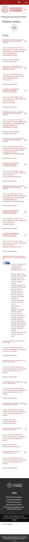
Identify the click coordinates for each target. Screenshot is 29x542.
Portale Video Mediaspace (14, 502)
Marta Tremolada (21, 332)
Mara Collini (20, 277)
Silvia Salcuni (20, 321)
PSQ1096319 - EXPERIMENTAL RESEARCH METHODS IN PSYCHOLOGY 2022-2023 (11, 212)
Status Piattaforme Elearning (14, 504)
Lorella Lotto (20, 294)
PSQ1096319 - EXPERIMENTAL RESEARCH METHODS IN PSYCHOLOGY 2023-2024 (11, 165)
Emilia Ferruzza (21, 287)
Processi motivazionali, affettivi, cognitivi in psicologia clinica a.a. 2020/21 (13, 404)
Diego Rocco (20, 317)
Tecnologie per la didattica (14, 499)
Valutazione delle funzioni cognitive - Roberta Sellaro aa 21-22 (12, 452)
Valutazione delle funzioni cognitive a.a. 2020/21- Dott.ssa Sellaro (12, 429)
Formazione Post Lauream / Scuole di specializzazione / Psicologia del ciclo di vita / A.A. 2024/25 (14, 349)
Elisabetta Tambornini (14, 446)
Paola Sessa (20, 326)
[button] (19, 2)
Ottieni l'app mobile (7, 530)
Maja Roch (20, 319)
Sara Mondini (20, 309)
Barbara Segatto (21, 323)
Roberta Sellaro (12, 61)
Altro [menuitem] (25, 9)
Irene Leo (19, 289)
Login (26, 2)
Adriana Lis (20, 293)
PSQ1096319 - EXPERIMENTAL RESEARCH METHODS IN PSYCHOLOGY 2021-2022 (11, 235)
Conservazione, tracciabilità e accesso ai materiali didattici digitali (15, 538)
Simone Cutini (21, 279)
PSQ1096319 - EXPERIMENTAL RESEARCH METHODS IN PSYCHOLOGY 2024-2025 (11, 91)
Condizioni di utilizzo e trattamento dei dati (11, 537)
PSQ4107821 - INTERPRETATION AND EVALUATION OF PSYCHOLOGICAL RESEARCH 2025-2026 (13, 68)
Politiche (4, 528)
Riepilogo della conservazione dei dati (12, 526)
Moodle (14, 520)
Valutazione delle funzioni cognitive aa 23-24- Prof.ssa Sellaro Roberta (14, 361)
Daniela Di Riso (21, 285)
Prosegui (14, 540)
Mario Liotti (20, 291)
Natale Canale (21, 274)
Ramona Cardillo (21, 276)
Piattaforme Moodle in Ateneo (14, 497)
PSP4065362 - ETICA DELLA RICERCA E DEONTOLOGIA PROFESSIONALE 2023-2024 (13, 187)
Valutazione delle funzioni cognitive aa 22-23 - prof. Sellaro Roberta (13, 382)
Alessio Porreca (21, 315)
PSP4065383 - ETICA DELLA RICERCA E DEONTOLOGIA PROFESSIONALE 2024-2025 (13, 113)
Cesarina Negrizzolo (14, 59)
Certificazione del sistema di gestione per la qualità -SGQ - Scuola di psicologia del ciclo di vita (14, 258)
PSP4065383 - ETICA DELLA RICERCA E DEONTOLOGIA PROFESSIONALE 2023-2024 (13, 140)
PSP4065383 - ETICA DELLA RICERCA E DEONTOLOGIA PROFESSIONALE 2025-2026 (13, 41)
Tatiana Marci (20, 300)
